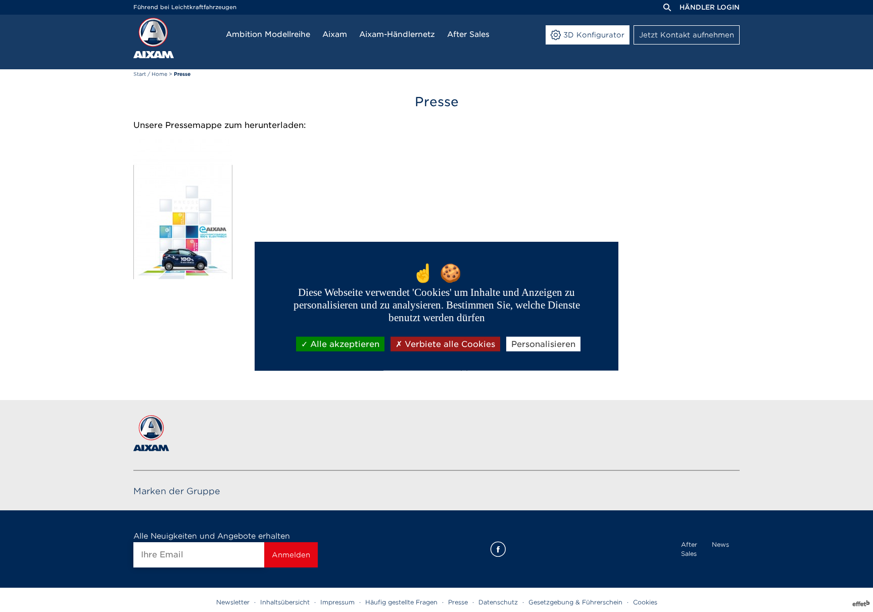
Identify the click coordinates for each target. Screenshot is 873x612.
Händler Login (710, 7)
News (720, 544)
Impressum (337, 602)
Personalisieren (543, 343)
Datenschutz (498, 602)
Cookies (645, 602)
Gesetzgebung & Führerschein (575, 602)
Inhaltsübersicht (285, 602)
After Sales (689, 549)
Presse (458, 602)
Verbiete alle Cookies (448, 343)
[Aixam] (153, 38)
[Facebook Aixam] (498, 549)
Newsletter (233, 602)
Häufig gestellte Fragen (401, 602)
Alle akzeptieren (343, 343)
